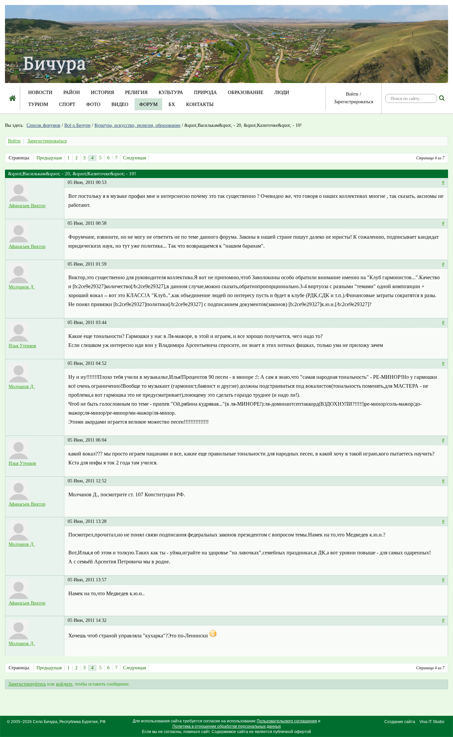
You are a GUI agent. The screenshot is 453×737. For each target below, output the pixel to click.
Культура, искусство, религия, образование (137, 125)
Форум (148, 104)
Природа (205, 92)
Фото (93, 104)
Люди (281, 92)
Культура (171, 92)
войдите (64, 684)
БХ (171, 104)
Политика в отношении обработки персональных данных (226, 726)
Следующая (134, 157)
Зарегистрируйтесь (27, 684)
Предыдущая (49, 157)
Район (71, 92)
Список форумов (43, 125)
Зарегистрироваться (353, 101)
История (102, 92)
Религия (136, 92)
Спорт (67, 104)
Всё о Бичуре (77, 125)
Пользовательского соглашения (287, 721)
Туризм (38, 104)
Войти (352, 94)
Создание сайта (399, 721)
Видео (119, 104)
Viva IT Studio (432, 721)
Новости (40, 92)
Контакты (200, 104)
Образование (245, 92)
